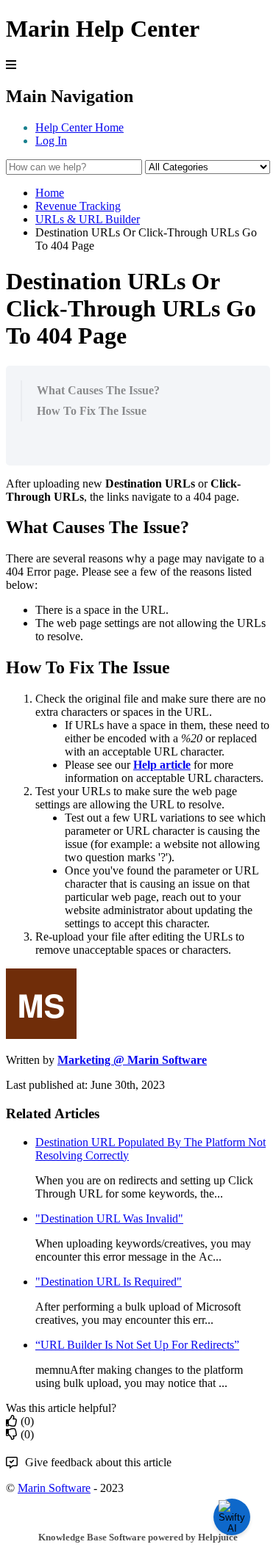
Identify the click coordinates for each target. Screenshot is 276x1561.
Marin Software (54, 1488)
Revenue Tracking (78, 206)
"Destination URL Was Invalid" (109, 1218)
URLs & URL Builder (87, 219)
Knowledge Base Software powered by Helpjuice (138, 1537)
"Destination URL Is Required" (108, 1281)
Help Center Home (79, 127)
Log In (51, 140)
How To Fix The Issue (91, 411)
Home (49, 192)
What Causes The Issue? (98, 390)
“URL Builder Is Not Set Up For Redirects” (137, 1345)
